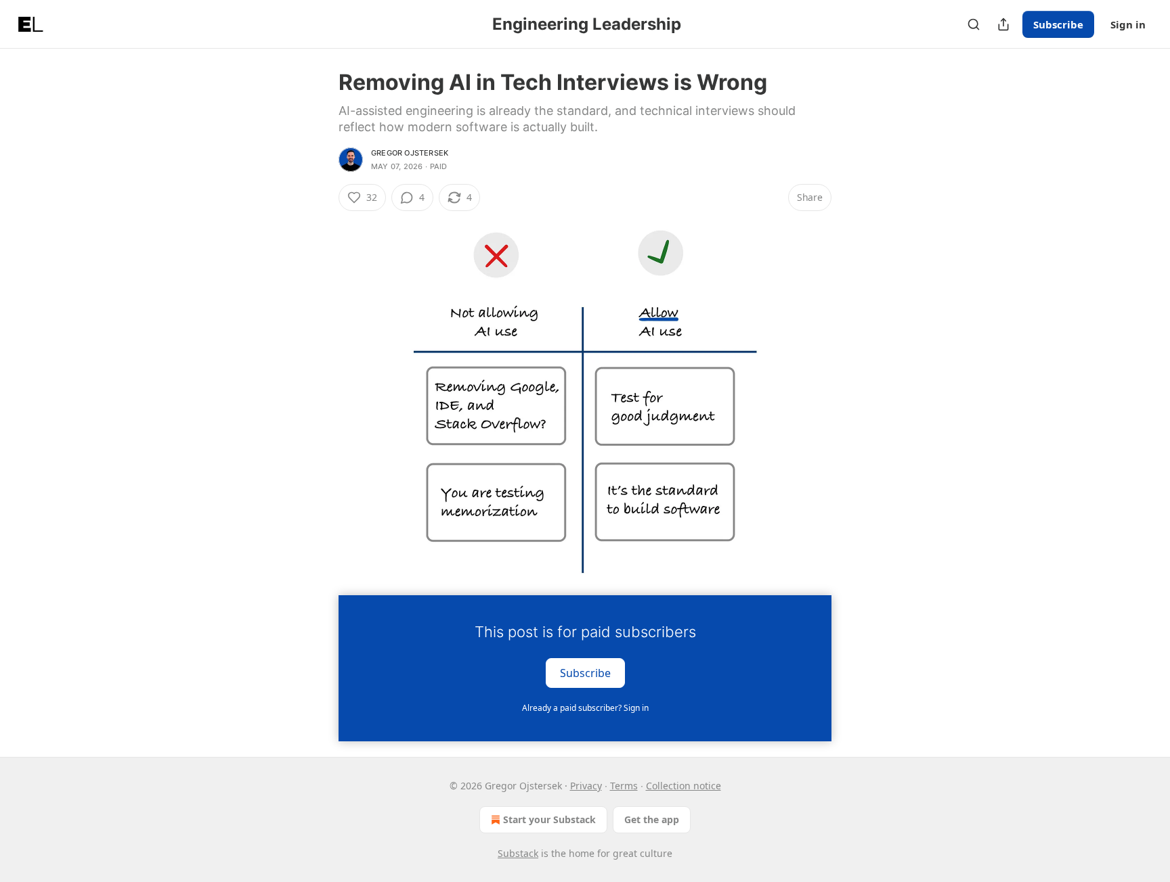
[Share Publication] (1003, 24)
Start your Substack (549, 819)
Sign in (1128, 24)
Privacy (586, 785)
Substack (518, 853)
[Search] (973, 24)
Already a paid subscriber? (585, 708)
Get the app (651, 819)
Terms (624, 785)
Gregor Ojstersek (409, 153)
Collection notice (683, 785)
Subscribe (1058, 24)
